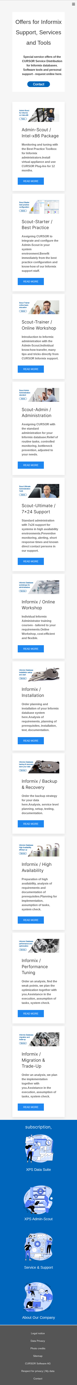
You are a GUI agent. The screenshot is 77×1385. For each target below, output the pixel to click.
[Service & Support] (38, 1252)
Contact (37, 1378)
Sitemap (37, 1355)
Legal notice (38, 1333)
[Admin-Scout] (38, 1203)
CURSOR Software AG (38, 1363)
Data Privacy (38, 1340)
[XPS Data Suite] (38, 1154)
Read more (30, 181)
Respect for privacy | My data (37, 1371)
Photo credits (37, 1348)
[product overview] (38, 84)
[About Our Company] (38, 1301)
